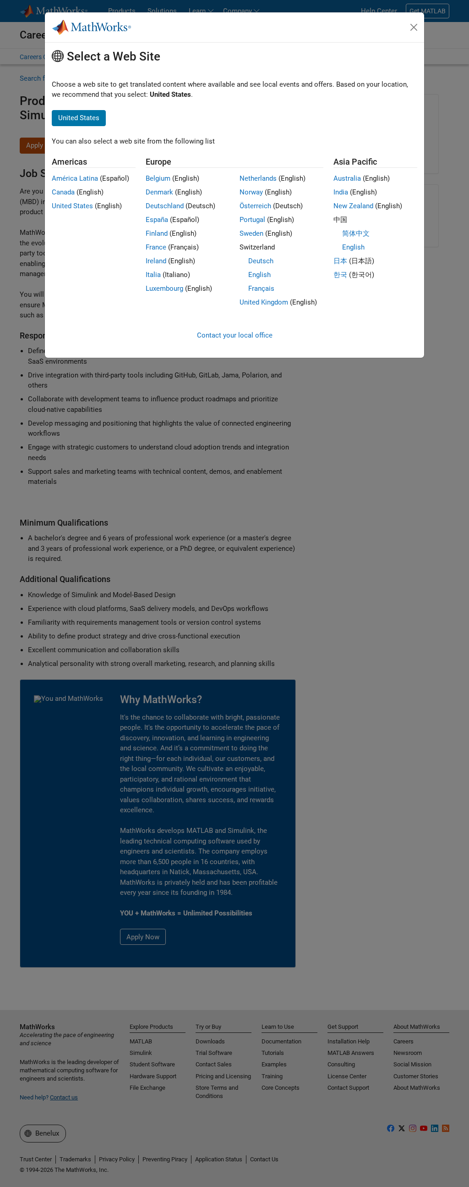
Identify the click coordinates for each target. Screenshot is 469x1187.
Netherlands (258, 178)
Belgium (158, 178)
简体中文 (356, 233)
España (157, 220)
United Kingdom (264, 302)
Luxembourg (164, 288)
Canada (63, 192)
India (340, 192)
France (156, 247)
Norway (251, 192)
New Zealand (353, 206)
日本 (340, 261)
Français (261, 288)
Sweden (251, 233)
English (259, 275)
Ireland (156, 261)
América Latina (75, 178)
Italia (153, 275)
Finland (157, 233)
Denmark (159, 192)
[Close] (414, 27)
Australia (347, 178)
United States (72, 206)
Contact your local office (235, 335)
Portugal (252, 220)
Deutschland (165, 206)
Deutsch (260, 261)
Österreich (255, 206)
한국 (340, 275)
